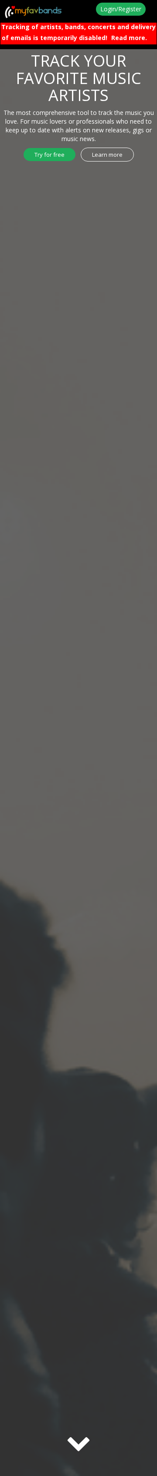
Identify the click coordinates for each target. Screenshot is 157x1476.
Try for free (49, 154)
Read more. (129, 38)
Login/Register (120, 9)
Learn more (107, 154)
